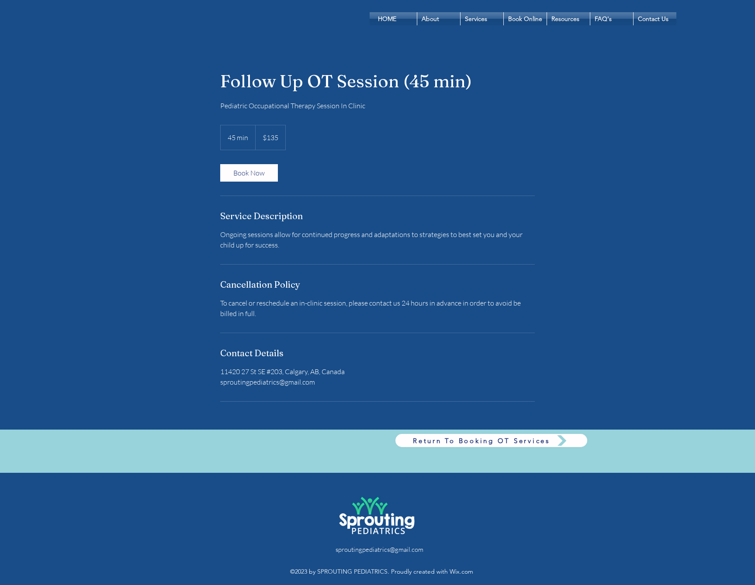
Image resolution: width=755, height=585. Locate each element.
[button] (525, 18)
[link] (249, 173)
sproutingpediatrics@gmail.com (379, 549)
